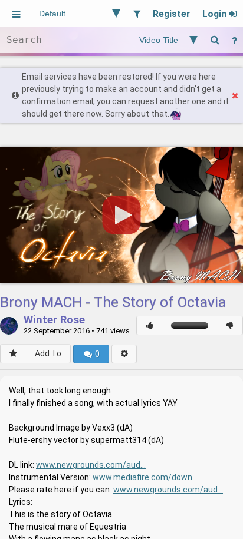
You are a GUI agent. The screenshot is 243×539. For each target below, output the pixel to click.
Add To (48, 353)
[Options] (124, 354)
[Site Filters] (136, 13)
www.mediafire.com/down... (145, 477)
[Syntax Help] (234, 40)
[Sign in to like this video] (149, 325)
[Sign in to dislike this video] (229, 325)
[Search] (214, 40)
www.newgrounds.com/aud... (91, 464)
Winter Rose (54, 320)
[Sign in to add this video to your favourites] (13, 354)
